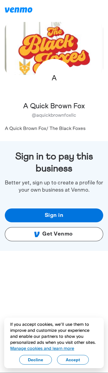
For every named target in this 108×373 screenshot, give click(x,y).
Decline (35, 359)
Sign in (54, 215)
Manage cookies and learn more (42, 348)
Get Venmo (57, 234)
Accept (73, 359)
